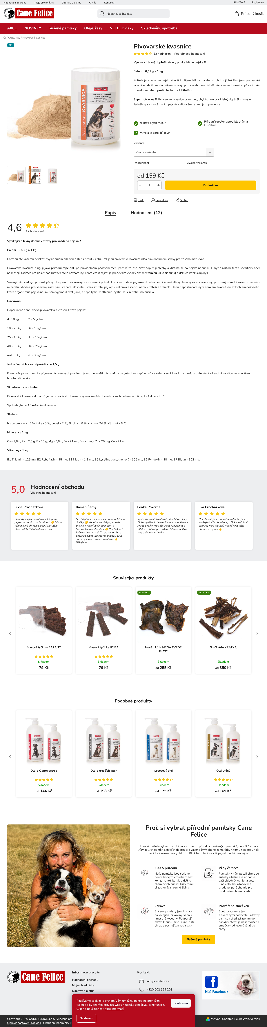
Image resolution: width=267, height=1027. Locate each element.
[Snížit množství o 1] (140, 185)
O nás (92, 2)
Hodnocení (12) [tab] (146, 213)
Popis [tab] (110, 213)
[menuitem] (12, 28)
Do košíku (210, 185)
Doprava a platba (71, 2)
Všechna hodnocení (43, 493)
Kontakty (109, 2)
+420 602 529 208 (159, 989)
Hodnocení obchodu (14, 2)
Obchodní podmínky (56, 1023)
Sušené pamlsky (198, 939)
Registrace (258, 2)
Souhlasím (181, 1003)
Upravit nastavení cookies (24, 1023)
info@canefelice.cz (158, 981)
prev (10, 633)
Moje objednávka (44, 2)
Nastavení (86, 1018)
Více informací (114, 1009)
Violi (257, 1019)
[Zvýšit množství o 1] (158, 185)
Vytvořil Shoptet (222, 1019)
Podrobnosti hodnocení (189, 54)
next (257, 633)
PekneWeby (242, 1019)
